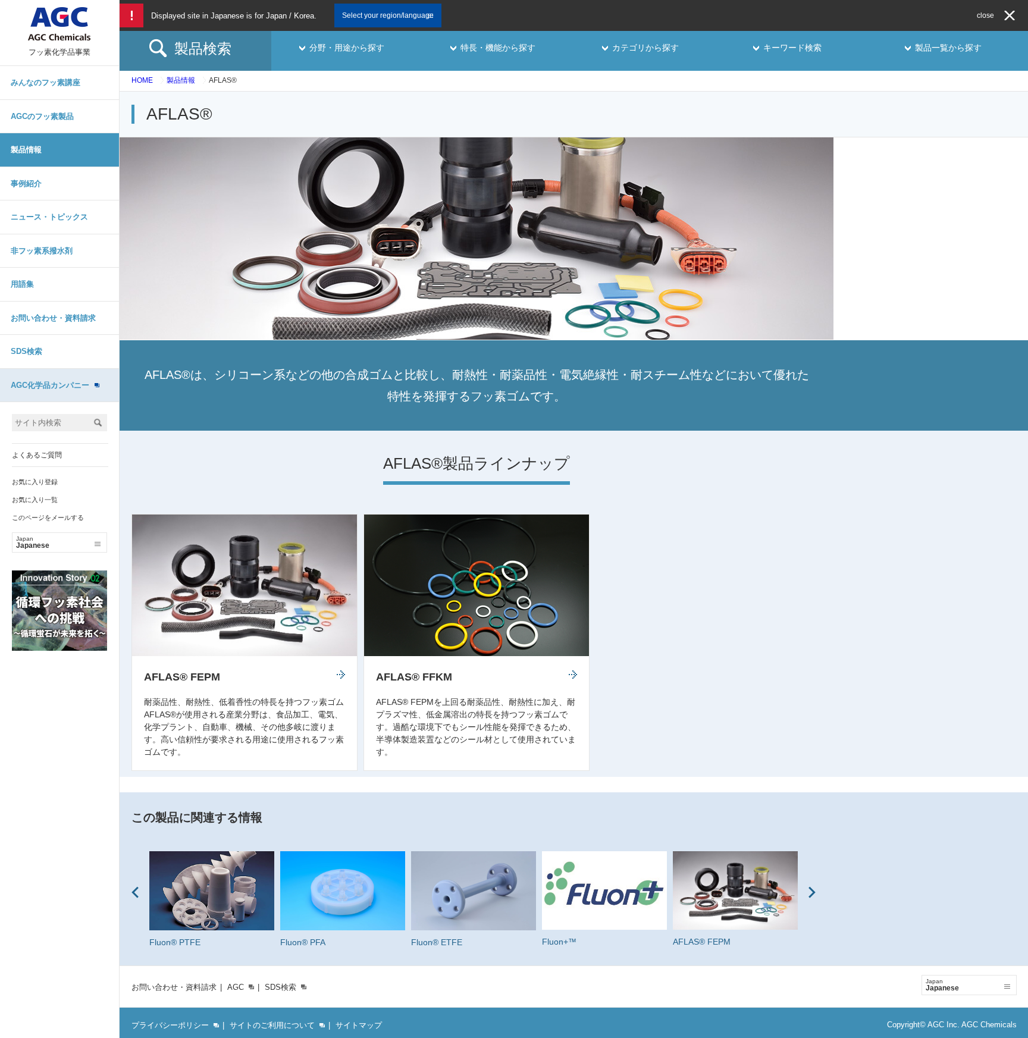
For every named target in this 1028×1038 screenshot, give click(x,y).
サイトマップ (359, 1025)
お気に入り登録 (35, 481)
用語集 (22, 284)
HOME (142, 80)
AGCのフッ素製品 (42, 116)
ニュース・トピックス (49, 216)
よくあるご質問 (37, 455)
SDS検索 (26, 351)
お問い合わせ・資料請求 (53, 317)
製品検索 (202, 48)
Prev (135, 892)
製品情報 (26, 149)
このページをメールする (48, 517)
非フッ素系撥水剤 (42, 250)
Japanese (32, 542)
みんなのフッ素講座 (45, 82)
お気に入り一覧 (35, 499)
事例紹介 (26, 183)
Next (812, 892)
